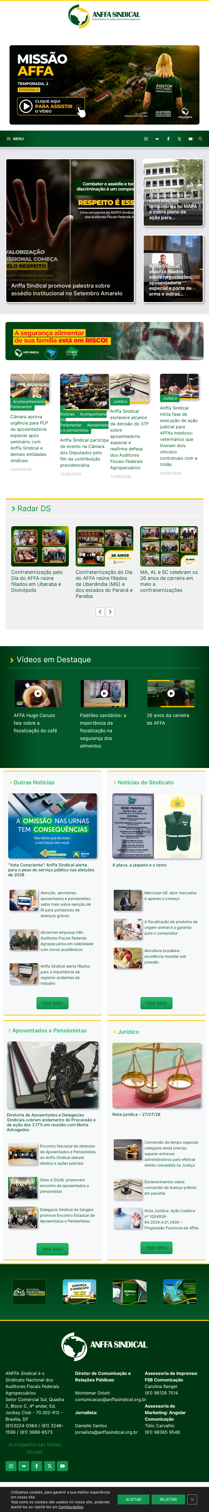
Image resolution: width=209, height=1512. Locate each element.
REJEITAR (168, 1499)
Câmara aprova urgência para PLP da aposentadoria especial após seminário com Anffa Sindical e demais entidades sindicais (29, 438)
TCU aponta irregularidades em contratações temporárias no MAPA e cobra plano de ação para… (173, 203)
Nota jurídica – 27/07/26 (136, 1114)
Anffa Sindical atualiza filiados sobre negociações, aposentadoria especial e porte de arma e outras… (171, 280)
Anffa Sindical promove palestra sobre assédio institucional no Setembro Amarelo (66, 289)
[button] (200, 139)
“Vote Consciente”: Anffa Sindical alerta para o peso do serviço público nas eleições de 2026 (51, 869)
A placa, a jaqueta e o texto (139, 865)
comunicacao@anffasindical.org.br (110, 1399)
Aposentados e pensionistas (84, 428)
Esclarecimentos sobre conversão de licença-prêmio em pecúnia (170, 1187)
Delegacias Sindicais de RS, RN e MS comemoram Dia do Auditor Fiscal (166, 581)
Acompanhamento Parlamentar (27, 404)
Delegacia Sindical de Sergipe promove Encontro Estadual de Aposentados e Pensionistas (67, 1215)
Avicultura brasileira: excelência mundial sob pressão (165, 956)
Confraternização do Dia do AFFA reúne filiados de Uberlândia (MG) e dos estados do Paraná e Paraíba (39, 584)
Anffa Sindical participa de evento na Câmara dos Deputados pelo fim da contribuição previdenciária (84, 452)
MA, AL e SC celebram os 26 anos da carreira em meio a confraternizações (104, 581)
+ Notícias (67, 411)
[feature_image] (40, 546)
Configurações (71, 1507)
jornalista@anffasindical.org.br (106, 1432)
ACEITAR (133, 1499)
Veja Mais (52, 1003)
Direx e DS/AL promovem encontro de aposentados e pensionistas (64, 1185)
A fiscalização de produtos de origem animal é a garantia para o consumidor (171, 927)
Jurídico (120, 401)
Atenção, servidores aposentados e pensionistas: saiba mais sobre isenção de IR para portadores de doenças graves (66, 904)
